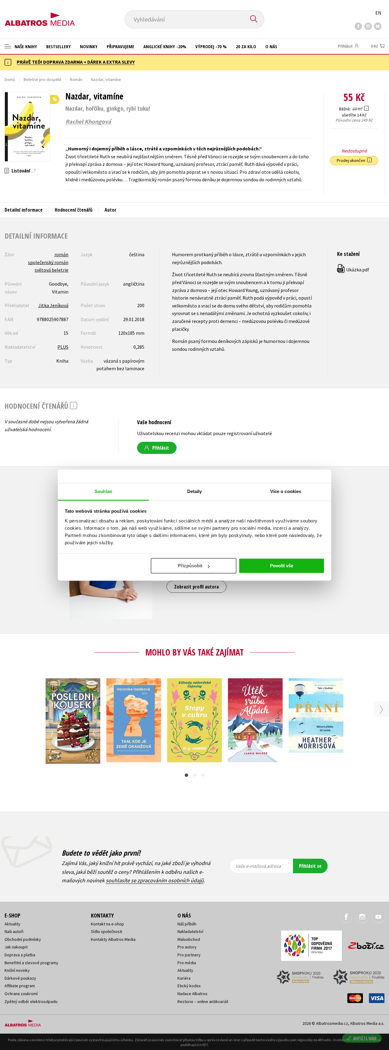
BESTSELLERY (58, 46)
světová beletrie (51, 270)
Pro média (186, 962)
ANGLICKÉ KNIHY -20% (164, 46)
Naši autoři (14, 931)
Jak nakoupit (16, 947)
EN (378, 13)
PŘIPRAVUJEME (120, 46)
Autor (110, 209)
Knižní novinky (17, 970)
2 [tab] (194, 775)
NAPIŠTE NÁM (365, 1038)
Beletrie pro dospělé (42, 79)
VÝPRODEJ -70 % (211, 46)
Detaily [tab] (194, 491)
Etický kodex (189, 985)
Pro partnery (189, 955)
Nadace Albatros (192, 993)
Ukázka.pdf (353, 270)
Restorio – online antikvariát (202, 1001)
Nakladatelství (190, 931)
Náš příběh (186, 924)
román (61, 254)
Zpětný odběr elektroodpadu (31, 1001)
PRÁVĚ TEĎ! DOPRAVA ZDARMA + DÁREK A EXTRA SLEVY (76, 62)
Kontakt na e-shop (107, 924)
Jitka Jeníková (53, 305)
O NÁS (271, 46)
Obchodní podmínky (23, 939)
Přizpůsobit (190, 565)
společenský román (48, 262)
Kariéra (184, 978)
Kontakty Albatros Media (113, 939)
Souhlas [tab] (103, 491)
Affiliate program (20, 985)
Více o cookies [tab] (285, 491)
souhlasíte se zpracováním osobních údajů (155, 880)
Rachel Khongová (88, 121)
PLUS (62, 347)
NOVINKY (89, 46)
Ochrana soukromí (21, 993)
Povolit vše (281, 565)
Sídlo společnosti (106, 931)
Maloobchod (188, 939)
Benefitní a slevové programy (31, 962)
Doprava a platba (20, 955)
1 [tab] (186, 775)
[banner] (40, 14)
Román (76, 79)
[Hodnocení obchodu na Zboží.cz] (363, 943)
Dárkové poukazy (20, 978)
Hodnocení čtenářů (73, 209)
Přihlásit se (310, 866)
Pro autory (187, 947)
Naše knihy (25, 46)
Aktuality (12, 924)
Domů (10, 79)
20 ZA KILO (246, 46)
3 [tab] (203, 775)
